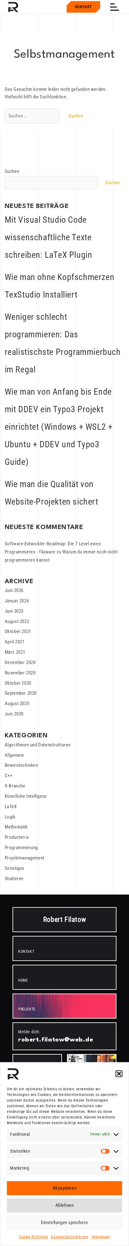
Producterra (17, 837)
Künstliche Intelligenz (26, 796)
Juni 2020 (14, 714)
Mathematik (16, 827)
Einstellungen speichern (64, 1222)
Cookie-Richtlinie (33, 1237)
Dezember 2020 (20, 662)
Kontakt (83, 6)
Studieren (14, 878)
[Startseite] (13, 7)
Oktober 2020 (18, 683)
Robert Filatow (64, 919)
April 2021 (15, 642)
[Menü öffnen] (114, 7)
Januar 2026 (17, 601)
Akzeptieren (65, 1188)
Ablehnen (64, 1205)
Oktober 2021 (18, 631)
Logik (10, 817)
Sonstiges (14, 868)
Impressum (100, 1237)
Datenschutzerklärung (69, 1237)
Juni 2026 (14, 590)
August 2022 (17, 621)
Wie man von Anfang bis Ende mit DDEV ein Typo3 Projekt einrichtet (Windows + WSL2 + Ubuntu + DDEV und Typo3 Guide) (59, 427)
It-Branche (15, 786)
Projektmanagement (24, 858)
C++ (9, 775)
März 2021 (15, 652)
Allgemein (14, 755)
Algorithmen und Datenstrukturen (38, 745)
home (23, 980)
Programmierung (21, 847)
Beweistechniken (21, 765)
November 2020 (20, 673)
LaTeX (11, 806)
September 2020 (21, 693)
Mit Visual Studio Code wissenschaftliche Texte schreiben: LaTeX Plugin (48, 237)
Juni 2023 (14, 611)
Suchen (12, 171)
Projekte (27, 1009)
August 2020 (17, 703)
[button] (119, 1074)
